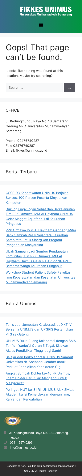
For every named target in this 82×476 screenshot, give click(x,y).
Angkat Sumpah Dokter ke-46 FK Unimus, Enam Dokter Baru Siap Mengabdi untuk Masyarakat (38, 378)
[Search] (69, 87)
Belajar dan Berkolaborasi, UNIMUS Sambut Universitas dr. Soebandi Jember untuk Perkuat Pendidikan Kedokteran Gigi (39, 362)
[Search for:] (35, 87)
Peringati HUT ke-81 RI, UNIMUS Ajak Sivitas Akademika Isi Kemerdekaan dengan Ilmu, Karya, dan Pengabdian (40, 394)
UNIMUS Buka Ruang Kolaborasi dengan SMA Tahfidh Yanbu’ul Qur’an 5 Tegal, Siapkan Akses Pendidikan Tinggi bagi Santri (41, 346)
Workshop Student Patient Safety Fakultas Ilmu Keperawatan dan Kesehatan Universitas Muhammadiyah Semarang (40, 277)
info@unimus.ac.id (23, 447)
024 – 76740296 (20, 442)
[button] (41, 25)
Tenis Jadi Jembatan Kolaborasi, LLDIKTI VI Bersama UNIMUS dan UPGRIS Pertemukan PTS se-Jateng (39, 329)
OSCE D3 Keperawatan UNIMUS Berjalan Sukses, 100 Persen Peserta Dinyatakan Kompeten (37, 198)
